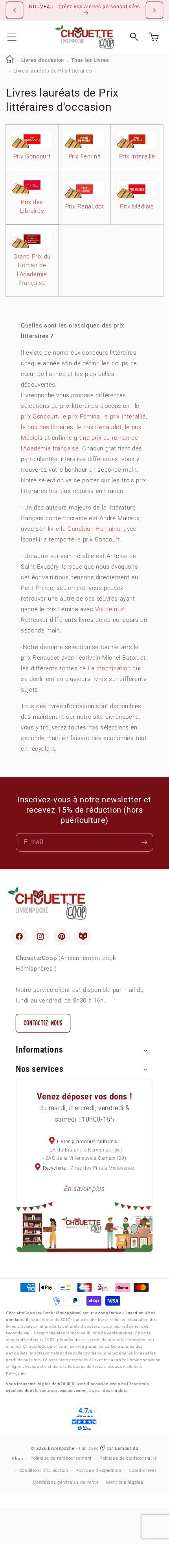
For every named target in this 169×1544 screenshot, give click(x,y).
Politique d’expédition (98, 1470)
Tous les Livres (90, 60)
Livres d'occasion (42, 60)
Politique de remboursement (61, 1458)
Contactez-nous (43, 1023)
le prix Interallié (124, 416)
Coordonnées (143, 1470)
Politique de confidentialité (128, 1458)
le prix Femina (80, 416)
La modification (109, 668)
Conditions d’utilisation (43, 1470)
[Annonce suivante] (154, 10)
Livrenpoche (61, 1448)
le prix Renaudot (99, 427)
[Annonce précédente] (14, 10)
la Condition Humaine (90, 528)
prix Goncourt (39, 416)
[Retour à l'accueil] (10, 60)
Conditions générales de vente (66, 1482)
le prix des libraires (47, 427)
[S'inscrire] (144, 842)
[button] (12, 37)
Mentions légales (124, 1482)
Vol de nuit (110, 609)
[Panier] (154, 37)
